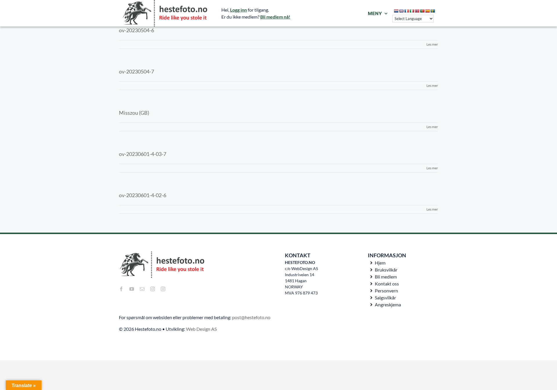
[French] (406, 11)
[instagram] (152, 289)
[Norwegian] (417, 11)
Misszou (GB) (134, 112)
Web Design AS (201, 329)
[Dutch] (396, 11)
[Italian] (412, 11)
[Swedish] (433, 11)
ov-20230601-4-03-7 (142, 154)
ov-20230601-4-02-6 (142, 195)
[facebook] (121, 289)
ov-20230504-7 (136, 71)
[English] (401, 11)
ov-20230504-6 (136, 30)
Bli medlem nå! (275, 16)
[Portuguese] (422, 11)
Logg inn (238, 9)
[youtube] (131, 289)
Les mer (432, 44)
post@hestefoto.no (251, 317)
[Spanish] (427, 11)
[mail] (142, 289)
